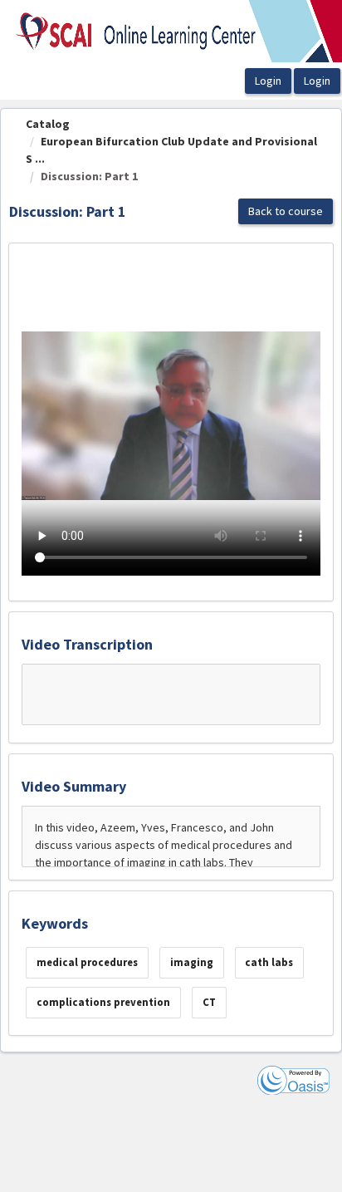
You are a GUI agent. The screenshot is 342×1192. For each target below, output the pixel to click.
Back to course (285, 211)
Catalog (48, 123)
